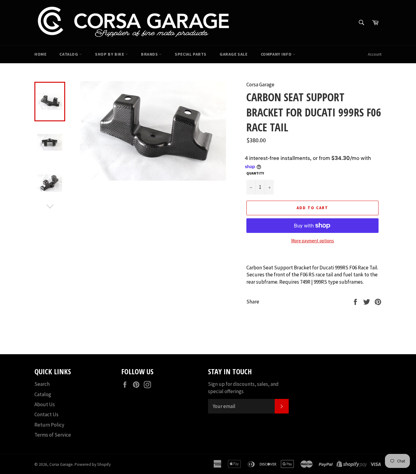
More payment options (312, 241)
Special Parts (190, 54)
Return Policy (49, 424)
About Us (44, 404)
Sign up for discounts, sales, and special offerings (243, 387)
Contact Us (46, 414)
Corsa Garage (61, 464)
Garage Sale (234, 54)
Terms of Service (52, 434)
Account (375, 54)
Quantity (255, 173)
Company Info (277, 54)
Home (40, 54)
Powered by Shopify (93, 464)
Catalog (69, 54)
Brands (150, 54)
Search (42, 384)
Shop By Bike (110, 54)
